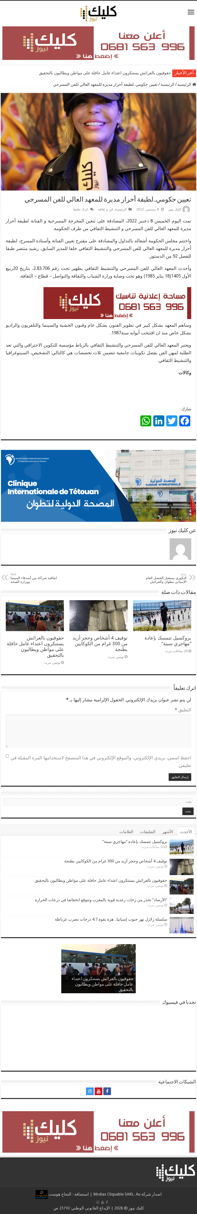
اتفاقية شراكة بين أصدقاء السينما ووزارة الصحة (34, 578)
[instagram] (90, 1091)
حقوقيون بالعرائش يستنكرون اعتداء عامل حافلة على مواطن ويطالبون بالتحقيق (35, 646)
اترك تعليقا (80, 209)
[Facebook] (107, 1091)
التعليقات (147, 831)
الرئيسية (184, 84)
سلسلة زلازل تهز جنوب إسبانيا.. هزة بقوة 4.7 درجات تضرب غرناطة (111, 919)
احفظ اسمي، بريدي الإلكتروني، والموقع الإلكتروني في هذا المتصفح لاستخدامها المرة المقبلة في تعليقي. (101, 761)
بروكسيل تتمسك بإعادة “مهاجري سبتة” (168, 640)
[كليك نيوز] (98, 12)
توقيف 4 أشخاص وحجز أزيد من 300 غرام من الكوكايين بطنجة (100, 643)
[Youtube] (98, 1091)
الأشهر (167, 831)
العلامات (126, 831)
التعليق (183, 710)
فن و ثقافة (105, 209)
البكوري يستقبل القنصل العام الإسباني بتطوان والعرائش (166, 578)
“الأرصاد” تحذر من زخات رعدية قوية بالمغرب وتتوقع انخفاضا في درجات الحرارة (104, 73)
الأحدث (186, 831)
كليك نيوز (174, 209)
